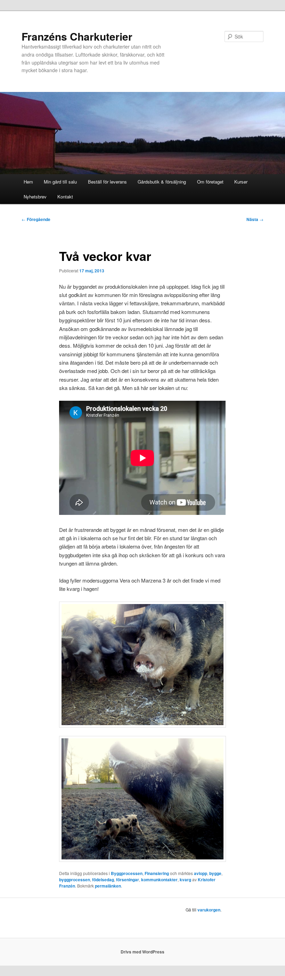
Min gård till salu (60, 181)
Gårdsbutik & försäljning (162, 181)
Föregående (36, 219)
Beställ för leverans (107, 181)
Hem (28, 181)
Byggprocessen (126, 873)
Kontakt (65, 196)
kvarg (185, 879)
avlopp (200, 873)
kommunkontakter (159, 879)
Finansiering (157, 873)
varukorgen (208, 910)
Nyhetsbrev (35, 196)
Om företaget (210, 181)
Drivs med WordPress (142, 952)
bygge (215, 873)
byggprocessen (74, 879)
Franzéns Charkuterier (77, 36)
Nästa (254, 219)
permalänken (108, 886)
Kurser (240, 181)
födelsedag (103, 879)
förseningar (127, 879)
